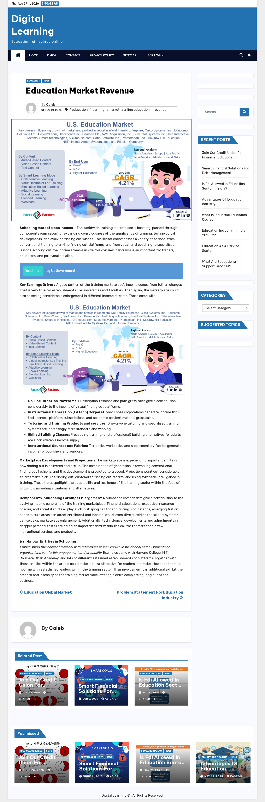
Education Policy (150, 673)
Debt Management (91, 679)
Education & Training (214, 757)
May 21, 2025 (153, 770)
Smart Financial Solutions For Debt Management (98, 694)
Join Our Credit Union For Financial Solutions (37, 687)
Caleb (50, 104)
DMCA (51, 55)
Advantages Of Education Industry (219, 768)
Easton (236, 776)
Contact (72, 55)
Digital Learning (32, 25)
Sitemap (129, 55)
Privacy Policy (101, 55)
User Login (155, 55)
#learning (97, 110)
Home (33, 55)
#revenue (158, 110)
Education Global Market (48, 592)
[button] (241, 55)
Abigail (110, 698)
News (46, 81)
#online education (135, 110)
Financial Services (31, 673)
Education (33, 81)
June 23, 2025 (34, 770)
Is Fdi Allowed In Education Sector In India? (161, 685)
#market (112, 110)
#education (79, 110)
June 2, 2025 (93, 776)
